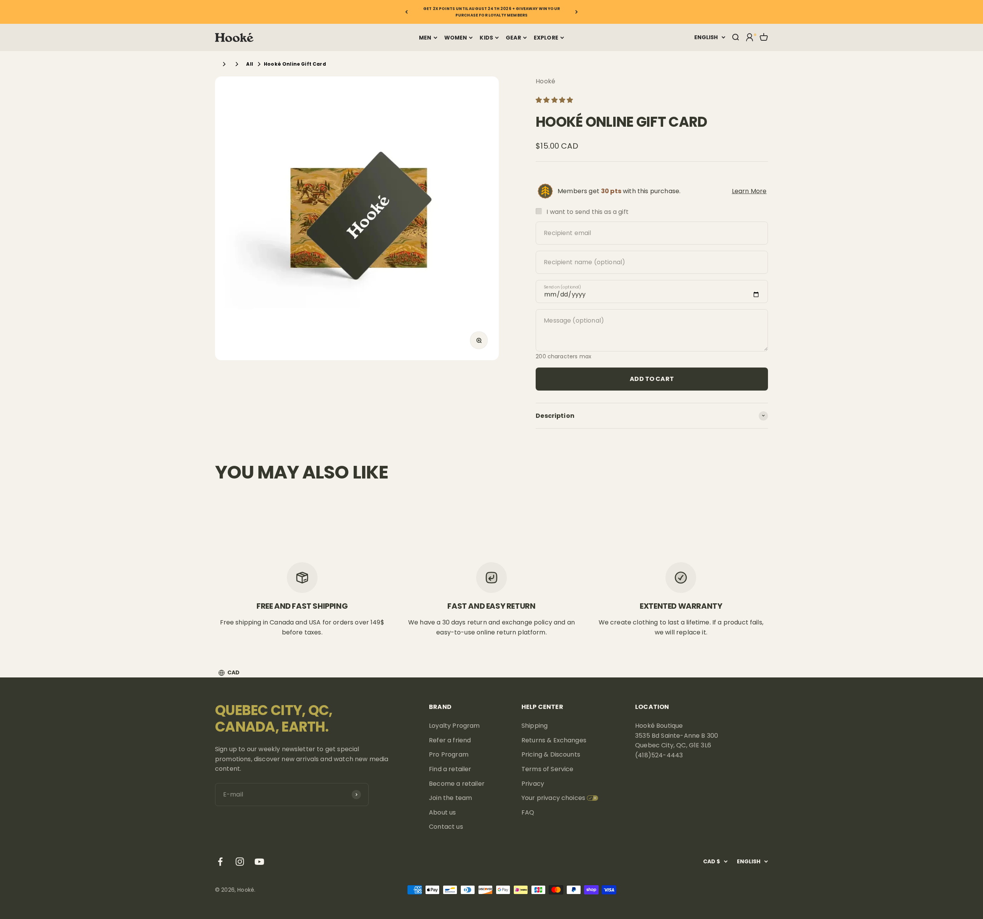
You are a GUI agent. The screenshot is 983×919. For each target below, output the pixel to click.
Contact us (446, 826)
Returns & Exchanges (553, 740)
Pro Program (448, 754)
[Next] (576, 11)
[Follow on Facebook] (220, 861)
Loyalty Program (454, 725)
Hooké (545, 81)
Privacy (532, 783)
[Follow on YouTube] (259, 861)
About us (442, 812)
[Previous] (406, 11)
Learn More (749, 190)
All (249, 64)
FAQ (527, 812)
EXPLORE (546, 38)
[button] (555, 99)
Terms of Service (547, 769)
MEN (425, 38)
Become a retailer (457, 783)
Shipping (534, 725)
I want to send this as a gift (587, 211)
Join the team (450, 797)
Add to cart (652, 378)
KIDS (486, 38)
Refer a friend (450, 740)
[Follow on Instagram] (240, 861)
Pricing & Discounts (550, 754)
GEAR (513, 38)
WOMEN (455, 38)
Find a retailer (450, 769)
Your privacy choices (553, 797)
